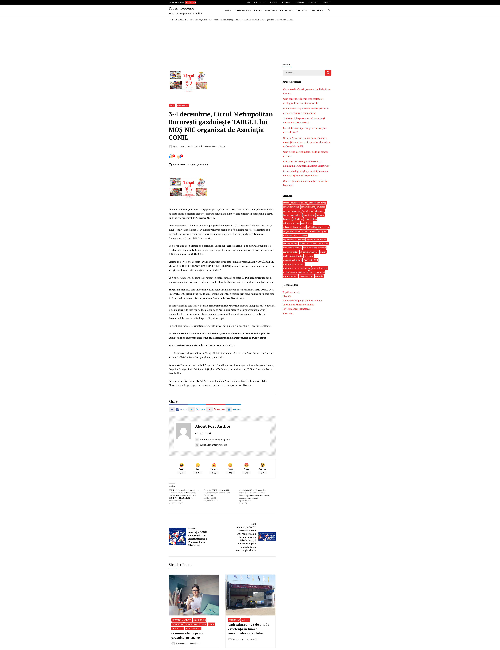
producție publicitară (292, 260)
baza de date (308, 215)
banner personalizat (292, 215)
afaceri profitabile (299, 202)
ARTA (274, 2)
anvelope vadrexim (291, 211)
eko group (322, 231)
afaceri (286, 202)
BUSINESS (286, 2)
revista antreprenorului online (296, 268)
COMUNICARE (199, 620)
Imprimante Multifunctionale (298, 304)
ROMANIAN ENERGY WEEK (295, 272)
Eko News (287, 235)
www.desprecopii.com (189, 385)
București (287, 219)
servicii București (317, 272)
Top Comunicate (291, 292)
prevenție (309, 256)
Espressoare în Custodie (294, 239)
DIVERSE (313, 2)
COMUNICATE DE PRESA (195, 624)
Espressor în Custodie (316, 239)
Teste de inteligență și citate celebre (302, 300)
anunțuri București (291, 206)
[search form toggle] (329, 10)
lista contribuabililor (292, 247)
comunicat (203, 433)
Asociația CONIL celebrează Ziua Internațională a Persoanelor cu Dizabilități (217, 493)
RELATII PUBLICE (193, 628)
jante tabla (323, 243)
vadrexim (319, 276)
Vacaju (244, 261)
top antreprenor (290, 276)
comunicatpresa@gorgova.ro (215, 439)
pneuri (323, 251)
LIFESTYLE (299, 2)
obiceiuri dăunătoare (309, 251)
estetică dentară (290, 243)
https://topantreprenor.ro (213, 444)
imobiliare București (308, 243)
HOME (249, 2)
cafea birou (298, 219)
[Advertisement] (250, 41)
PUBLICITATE (178, 628)
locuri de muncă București (314, 247)
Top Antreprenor (181, 8)
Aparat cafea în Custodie (313, 211)
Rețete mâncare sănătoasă (297, 308)
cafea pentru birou (291, 223)
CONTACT (326, 2)
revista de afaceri (319, 268)
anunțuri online (308, 206)
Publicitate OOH (311, 260)
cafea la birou (311, 219)
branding (320, 215)
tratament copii (306, 276)
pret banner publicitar (293, 256)
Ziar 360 (287, 296)
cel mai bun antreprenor (318, 227)
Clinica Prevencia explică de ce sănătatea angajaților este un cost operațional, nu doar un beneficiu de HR (306, 142)
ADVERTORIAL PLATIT (181, 620)
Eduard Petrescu (309, 231)
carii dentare (306, 223)
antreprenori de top (317, 202)
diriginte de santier (291, 231)
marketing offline (290, 251)
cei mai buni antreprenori (294, 227)
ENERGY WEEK (300, 235)
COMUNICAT (262, 2)
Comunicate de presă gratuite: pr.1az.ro (187, 635)
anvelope (321, 206)
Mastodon (288, 312)
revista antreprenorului (293, 264)
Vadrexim (245, 620)
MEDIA (211, 624)
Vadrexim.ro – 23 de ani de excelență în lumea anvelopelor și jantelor (248, 628)
